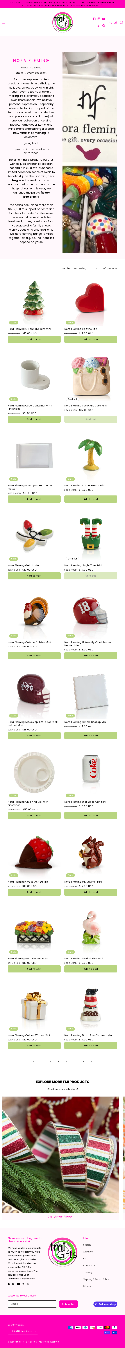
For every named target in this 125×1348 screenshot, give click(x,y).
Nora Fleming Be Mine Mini (81, 329)
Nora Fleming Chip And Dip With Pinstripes (28, 803)
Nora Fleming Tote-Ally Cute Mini (85, 405)
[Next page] (91, 1061)
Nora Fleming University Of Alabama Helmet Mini (87, 644)
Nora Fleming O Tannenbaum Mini (29, 329)
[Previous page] (33, 1061)
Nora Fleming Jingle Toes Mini (83, 565)
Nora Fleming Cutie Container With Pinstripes (30, 407)
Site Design (31, 1342)
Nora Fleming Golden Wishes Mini (29, 1035)
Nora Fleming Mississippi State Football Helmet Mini (32, 724)
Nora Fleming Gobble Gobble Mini (29, 642)
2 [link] (50, 1061)
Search (87, 1244)
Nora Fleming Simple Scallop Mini (85, 722)
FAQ (85, 1258)
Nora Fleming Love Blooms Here (28, 958)
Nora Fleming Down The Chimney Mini (88, 1035)
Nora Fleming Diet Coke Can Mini (85, 802)
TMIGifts (19, 1342)
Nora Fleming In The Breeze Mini (84, 485)
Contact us (89, 1265)
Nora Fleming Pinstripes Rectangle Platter (30, 487)
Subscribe (68, 1304)
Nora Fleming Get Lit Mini (23, 565)
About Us (88, 1251)
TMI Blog (87, 1272)
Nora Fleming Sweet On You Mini (28, 881)
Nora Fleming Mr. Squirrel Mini (83, 881)
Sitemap (87, 1286)
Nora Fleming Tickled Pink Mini (83, 958)
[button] (3, 22)
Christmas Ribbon (61, 1216)
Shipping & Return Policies (97, 1279)
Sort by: (66, 268)
